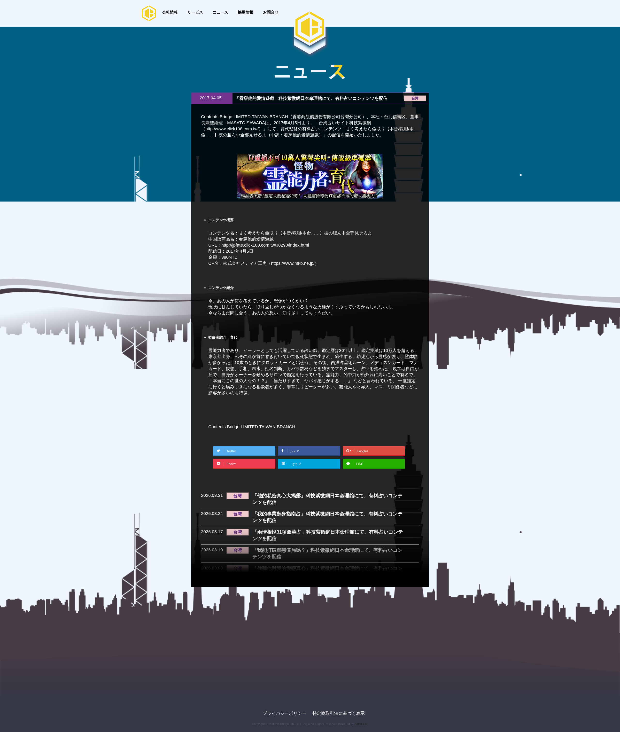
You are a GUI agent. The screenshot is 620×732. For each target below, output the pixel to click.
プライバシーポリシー (284, 713)
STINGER (361, 724)
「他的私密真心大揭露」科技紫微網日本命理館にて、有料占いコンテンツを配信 (327, 499)
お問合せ (271, 12)
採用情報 (245, 12)
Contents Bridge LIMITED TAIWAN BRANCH (251, 426)
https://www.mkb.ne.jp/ (293, 263)
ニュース (220, 12)
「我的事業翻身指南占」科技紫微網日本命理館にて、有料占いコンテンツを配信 (327, 517)
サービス (195, 12)
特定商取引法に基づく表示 (338, 713)
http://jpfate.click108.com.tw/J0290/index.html (265, 245)
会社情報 (170, 12)
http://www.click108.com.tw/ (232, 128)
